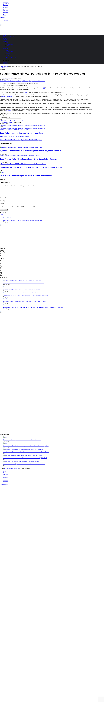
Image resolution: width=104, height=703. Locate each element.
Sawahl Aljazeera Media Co (11, 468)
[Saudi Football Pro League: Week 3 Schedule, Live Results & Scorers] (5, 437)
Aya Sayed (3, 78)
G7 (44, 88)
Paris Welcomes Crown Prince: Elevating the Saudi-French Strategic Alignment (25, 295)
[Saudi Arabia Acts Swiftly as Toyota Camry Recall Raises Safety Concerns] (20, 155)
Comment (3, 198)
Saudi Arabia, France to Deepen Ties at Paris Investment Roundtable (26, 176)
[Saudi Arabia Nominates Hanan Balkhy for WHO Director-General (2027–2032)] (22, 455)
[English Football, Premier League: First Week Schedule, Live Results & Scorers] (5, 298)
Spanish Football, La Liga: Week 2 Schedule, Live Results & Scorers (21, 289)
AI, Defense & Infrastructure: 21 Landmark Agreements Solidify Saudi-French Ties (31, 151)
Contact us (6, 3)
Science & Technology (10, 57)
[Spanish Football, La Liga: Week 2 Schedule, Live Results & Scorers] (5, 286)
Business (6, 38)
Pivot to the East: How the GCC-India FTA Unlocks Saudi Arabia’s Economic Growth (31, 167)
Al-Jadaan (25, 92)
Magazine (5, 5)
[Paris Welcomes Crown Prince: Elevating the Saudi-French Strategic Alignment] (22, 292)
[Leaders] (2, 17)
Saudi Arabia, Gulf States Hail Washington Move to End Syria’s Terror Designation (26, 446)
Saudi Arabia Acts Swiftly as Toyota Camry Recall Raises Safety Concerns (28, 159)
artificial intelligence (6, 96)
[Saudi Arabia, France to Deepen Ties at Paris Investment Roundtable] (2, 172)
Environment (9, 44)
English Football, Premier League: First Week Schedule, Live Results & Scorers (24, 301)
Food (7, 54)
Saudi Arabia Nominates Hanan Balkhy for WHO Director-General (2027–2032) (25, 458)
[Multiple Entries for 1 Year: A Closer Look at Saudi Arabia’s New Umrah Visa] (22, 280)
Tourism (8, 47)
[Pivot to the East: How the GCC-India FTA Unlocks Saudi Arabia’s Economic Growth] (23, 164)
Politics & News (8, 36)
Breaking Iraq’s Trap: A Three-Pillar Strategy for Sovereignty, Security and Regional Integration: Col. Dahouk (33, 307)
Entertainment (9, 51)
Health (8, 55)
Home (5, 35)
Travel (5, 41)
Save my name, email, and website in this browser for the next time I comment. (22, 206)
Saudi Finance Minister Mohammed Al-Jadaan (14, 120)
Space (7, 45)
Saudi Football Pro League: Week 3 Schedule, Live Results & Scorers (22, 440)
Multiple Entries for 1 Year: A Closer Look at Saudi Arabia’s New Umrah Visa (23, 283)
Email (2, 203)
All (7, 42)
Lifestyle (6, 48)
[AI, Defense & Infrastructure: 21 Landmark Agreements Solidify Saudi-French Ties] (22, 147)
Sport (5, 39)
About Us (5, 2)
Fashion (8, 53)
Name (2, 200)
